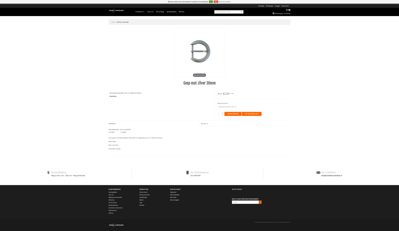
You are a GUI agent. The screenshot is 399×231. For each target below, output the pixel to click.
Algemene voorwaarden (115, 197)
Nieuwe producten (144, 195)
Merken (181, 12)
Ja (211, 1)
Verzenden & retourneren (116, 208)
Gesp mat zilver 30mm (122, 22)
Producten (139, 12)
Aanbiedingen (171, 12)
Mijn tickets (173, 197)
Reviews (204, 124)
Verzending (160, 12)
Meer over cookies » (225, 1)
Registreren (173, 192)
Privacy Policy (113, 202)
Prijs (220, 94)
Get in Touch (237, 189)
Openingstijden (113, 192)
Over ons (150, 12)
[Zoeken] (241, 12)
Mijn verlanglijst (174, 200)
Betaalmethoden (113, 205)
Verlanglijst (261, 6)
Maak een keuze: (223, 103)
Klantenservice (113, 210)
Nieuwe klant (285, 6)
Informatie (112, 124)
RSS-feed (141, 205)
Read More (113, 96)
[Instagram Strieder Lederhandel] (289, 10)
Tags (140, 202)
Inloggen (277, 6)
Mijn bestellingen (174, 195)
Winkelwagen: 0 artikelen (282, 13)
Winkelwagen (269, 6)
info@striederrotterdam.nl (331, 175)
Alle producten (143, 192)
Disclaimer (111, 200)
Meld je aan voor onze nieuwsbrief (245, 199)
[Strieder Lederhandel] (120, 12)
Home (113, 22)
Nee (216, 1)
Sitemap (111, 213)
